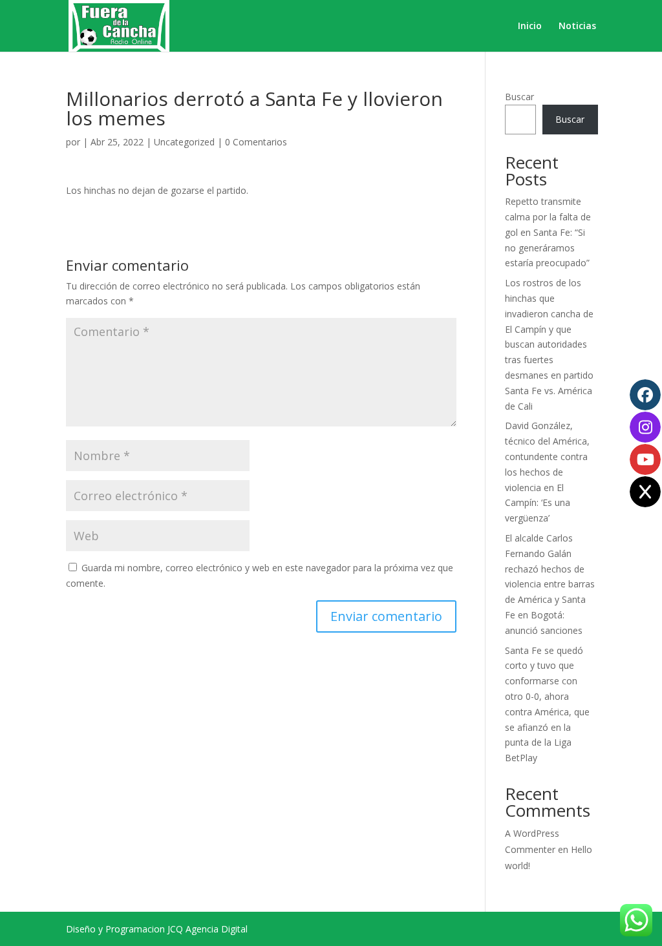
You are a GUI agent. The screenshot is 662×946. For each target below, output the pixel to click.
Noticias (577, 26)
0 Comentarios (256, 142)
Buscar (519, 96)
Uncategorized (184, 142)
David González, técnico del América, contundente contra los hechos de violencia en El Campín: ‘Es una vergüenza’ (547, 471)
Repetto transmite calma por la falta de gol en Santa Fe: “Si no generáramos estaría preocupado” (548, 232)
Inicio (530, 26)
